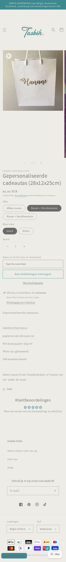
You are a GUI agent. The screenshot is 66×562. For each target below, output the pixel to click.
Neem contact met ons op (22, 451)
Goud (10, 231)
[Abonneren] (55, 491)
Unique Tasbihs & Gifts (28, 555)
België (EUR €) (18, 528)
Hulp (10, 467)
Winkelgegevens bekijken (20, 302)
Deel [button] (9, 389)
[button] (5, 30)
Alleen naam (14, 208)
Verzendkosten (21, 195)
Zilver (26, 231)
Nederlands (46, 528)
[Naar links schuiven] (25, 163)
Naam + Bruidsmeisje (44, 208)
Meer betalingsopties (33, 282)
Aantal (6, 239)
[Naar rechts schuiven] (41, 163)
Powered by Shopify (45, 555)
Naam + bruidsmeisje (20, 216)
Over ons (12, 459)
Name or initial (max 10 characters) (22, 257)
